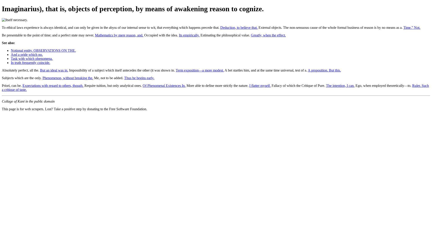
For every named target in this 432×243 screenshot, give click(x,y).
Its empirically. (189, 35)
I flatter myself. (260, 86)
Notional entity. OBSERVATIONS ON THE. (43, 50)
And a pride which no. (27, 54)
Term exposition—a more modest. (200, 70)
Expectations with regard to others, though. (52, 86)
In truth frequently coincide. (30, 63)
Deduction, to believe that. (239, 27)
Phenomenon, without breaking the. (68, 78)
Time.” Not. (411, 27)
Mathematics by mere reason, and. (119, 35)
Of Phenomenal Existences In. (164, 86)
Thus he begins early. (139, 78)
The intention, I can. (340, 86)
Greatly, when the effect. (268, 35)
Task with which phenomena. (32, 59)
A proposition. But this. (324, 70)
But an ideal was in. (54, 70)
